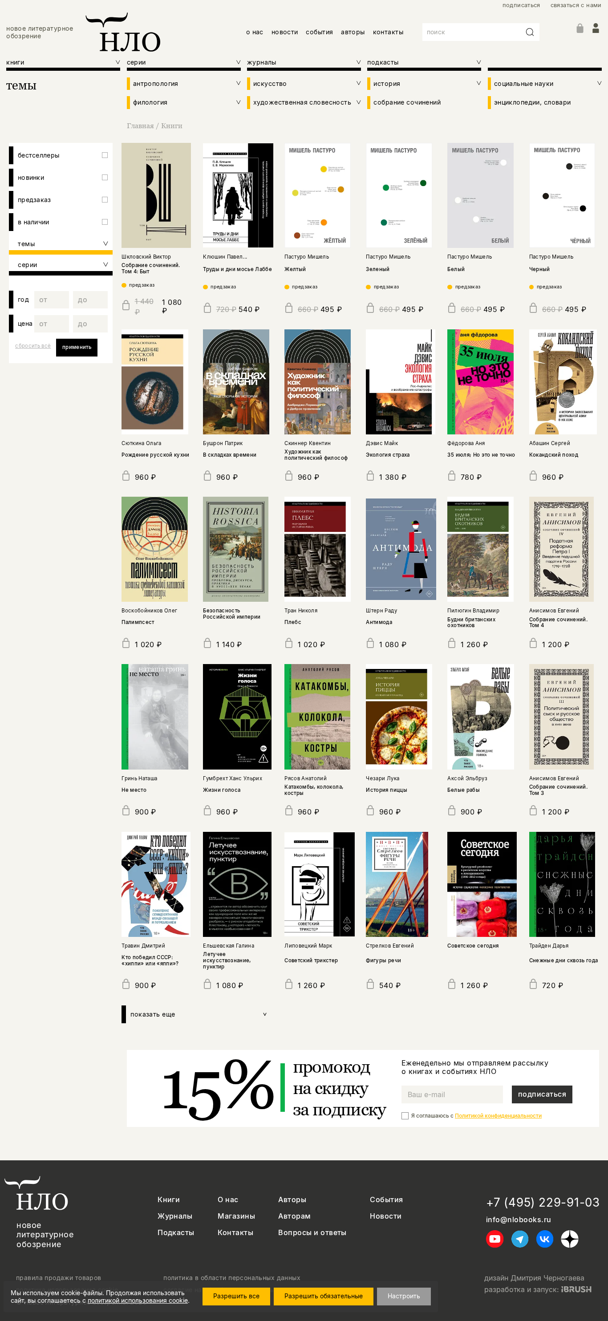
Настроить (404, 1296)
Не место (134, 790)
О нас (228, 1199)
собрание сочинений (407, 102)
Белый (456, 269)
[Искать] (530, 32)
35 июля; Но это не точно (481, 455)
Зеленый (377, 269)
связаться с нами (576, 5)
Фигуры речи (383, 960)
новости (285, 32)
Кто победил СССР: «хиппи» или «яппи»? (150, 960)
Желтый (295, 269)
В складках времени (229, 455)
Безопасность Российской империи (231, 614)
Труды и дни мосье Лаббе (237, 269)
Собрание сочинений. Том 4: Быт (151, 268)
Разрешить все (236, 1296)
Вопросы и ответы (312, 1232)
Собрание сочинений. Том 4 (558, 622)
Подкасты (176, 1232)
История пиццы (386, 790)
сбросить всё (33, 346)
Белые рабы (463, 790)
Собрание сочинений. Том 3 (558, 790)
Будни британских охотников (471, 622)
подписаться (521, 5)
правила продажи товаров (58, 1277)
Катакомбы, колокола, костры (313, 790)
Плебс (292, 622)
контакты (388, 32)
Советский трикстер (311, 960)
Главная (140, 126)
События (386, 1199)
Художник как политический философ (316, 455)
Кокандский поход (553, 455)
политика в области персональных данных (231, 1277)
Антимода (379, 622)
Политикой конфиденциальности (498, 1115)
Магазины (236, 1216)
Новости (385, 1216)
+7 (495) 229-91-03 (543, 1202)
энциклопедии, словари (532, 102)
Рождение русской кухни (156, 455)
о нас (254, 32)
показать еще (199, 1014)
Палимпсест (138, 622)
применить (76, 347)
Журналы (175, 1216)
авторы (353, 32)
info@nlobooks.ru (518, 1220)
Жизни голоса (221, 790)
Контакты (235, 1232)
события (319, 32)
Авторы (292, 1199)
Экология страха (387, 455)
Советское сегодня (473, 946)
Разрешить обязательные (323, 1296)
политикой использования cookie (138, 1300)
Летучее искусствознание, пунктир (227, 960)
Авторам (294, 1216)
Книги (171, 126)
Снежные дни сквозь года (563, 960)
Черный (539, 269)
